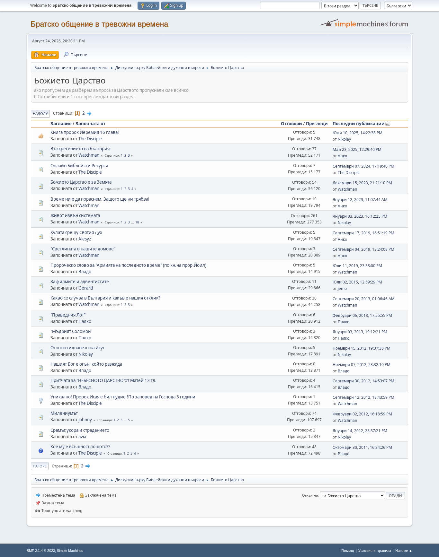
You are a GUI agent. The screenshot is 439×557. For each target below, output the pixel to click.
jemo (342, 288)
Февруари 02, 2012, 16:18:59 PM (362, 414)
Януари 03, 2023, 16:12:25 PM (360, 216)
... (133, 222)
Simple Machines (70, 551)
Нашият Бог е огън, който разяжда (86, 364)
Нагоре (40, 466)
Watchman (88, 155)
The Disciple (90, 139)
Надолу (40, 113)
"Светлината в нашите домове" (82, 249)
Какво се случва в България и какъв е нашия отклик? (105, 298)
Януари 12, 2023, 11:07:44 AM (360, 199)
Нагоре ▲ (403, 550)
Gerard (85, 288)
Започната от (90, 123)
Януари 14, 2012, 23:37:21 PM (360, 430)
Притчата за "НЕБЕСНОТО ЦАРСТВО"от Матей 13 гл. (103, 380)
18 (137, 222)
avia (82, 437)
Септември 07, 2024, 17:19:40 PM (363, 166)
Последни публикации (359, 123)
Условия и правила (374, 550)
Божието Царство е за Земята (81, 182)
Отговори (291, 123)
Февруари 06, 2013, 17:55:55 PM (362, 315)
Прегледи (317, 123)
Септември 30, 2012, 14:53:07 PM (363, 381)
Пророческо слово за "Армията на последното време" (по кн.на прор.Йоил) (128, 265)
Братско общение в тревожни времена (99, 24)
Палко (84, 321)
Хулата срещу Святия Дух (76, 232)
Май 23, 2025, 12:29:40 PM (357, 149)
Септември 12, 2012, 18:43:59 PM (363, 397)
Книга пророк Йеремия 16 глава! (84, 132)
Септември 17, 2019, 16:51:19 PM (363, 233)
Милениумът (64, 413)
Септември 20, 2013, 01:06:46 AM (364, 298)
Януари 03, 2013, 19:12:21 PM (360, 332)
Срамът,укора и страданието (79, 430)
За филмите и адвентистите (79, 281)
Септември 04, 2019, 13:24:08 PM (363, 249)
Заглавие (61, 123)
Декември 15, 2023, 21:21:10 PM (362, 183)
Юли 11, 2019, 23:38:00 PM (357, 265)
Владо (84, 271)
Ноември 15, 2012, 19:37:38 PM (361, 348)
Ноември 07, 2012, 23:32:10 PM (361, 364)
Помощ (347, 550)
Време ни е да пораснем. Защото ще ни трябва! (99, 199)
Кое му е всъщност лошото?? (80, 446)
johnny (85, 419)
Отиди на (310, 495)
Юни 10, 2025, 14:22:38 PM (357, 132)
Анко (342, 156)
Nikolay (344, 139)
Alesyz (84, 239)
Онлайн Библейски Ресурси (79, 166)
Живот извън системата (75, 215)
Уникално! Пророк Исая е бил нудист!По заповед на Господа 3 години (122, 397)
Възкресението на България (80, 149)
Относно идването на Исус (77, 348)
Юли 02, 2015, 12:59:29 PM (357, 282)
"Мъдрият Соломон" (71, 331)
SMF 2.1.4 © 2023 (41, 551)
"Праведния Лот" (67, 315)
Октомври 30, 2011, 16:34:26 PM (362, 447)
